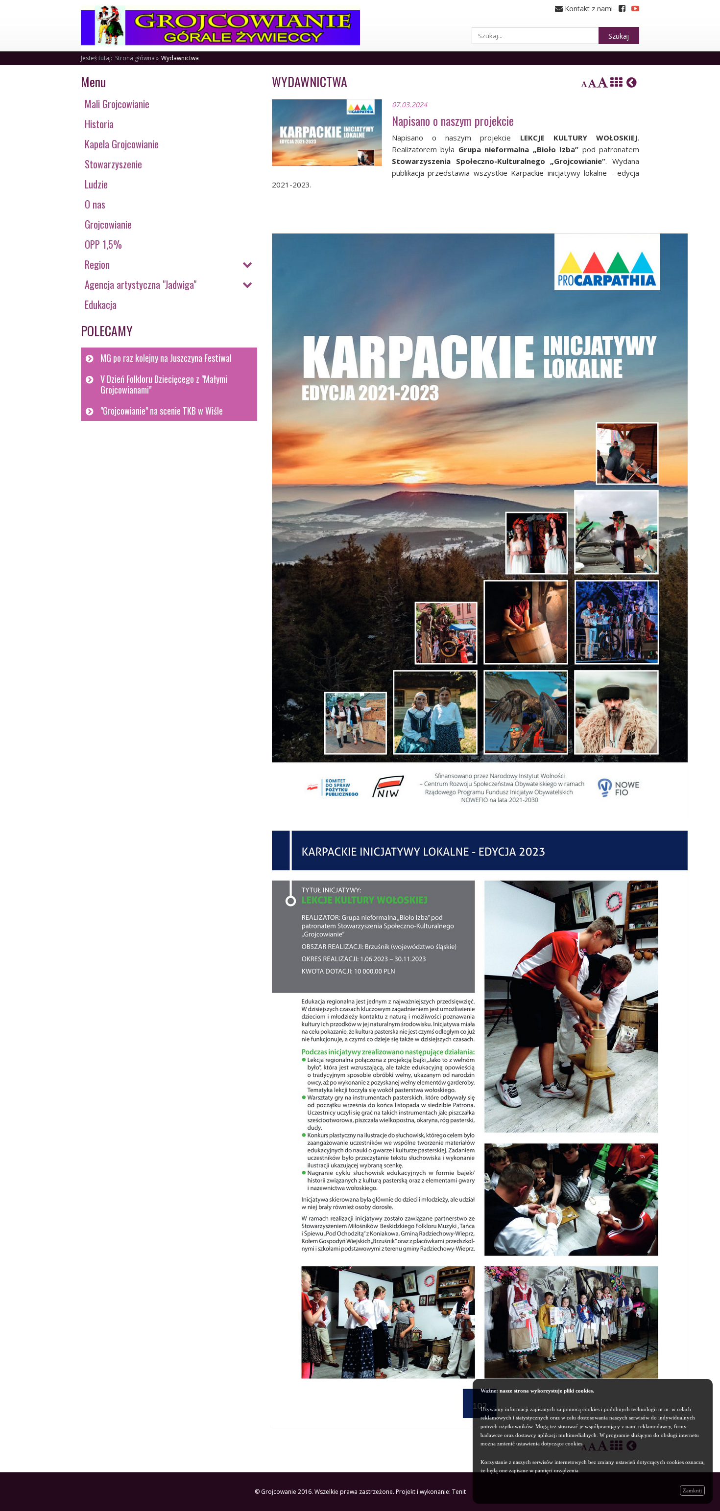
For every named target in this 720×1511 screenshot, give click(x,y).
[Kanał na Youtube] (635, 8)
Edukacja (101, 304)
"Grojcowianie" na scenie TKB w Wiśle (161, 410)
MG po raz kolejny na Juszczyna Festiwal (166, 357)
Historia (99, 123)
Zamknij (692, 1490)
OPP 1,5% (103, 244)
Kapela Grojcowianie (122, 144)
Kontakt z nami (588, 8)
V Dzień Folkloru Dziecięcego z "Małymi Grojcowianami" (163, 384)
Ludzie (96, 184)
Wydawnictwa (180, 58)
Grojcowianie (108, 224)
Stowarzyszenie (113, 164)
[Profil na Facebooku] (622, 8)
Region (97, 264)
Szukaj (618, 36)
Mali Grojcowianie (117, 103)
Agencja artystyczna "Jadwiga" (140, 284)
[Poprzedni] (631, 82)
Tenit (459, 1492)
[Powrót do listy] (616, 82)
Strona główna (135, 58)
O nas (95, 204)
